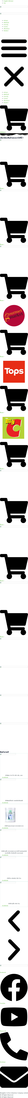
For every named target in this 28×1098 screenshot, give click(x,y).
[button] (14, 62)
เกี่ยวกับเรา (7, 29)
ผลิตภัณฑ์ (6, 23)
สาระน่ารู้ (6, 25)
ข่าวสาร (6, 27)
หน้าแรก (6, 20)
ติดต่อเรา (6, 31)
